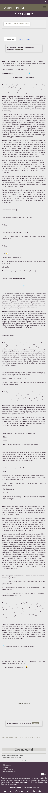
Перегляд (8, 24)
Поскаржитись (24, 703)
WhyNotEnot (19, 757)
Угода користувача (9, 772)
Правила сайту (8, 769)
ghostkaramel (13, 737)
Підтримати (7, 765)
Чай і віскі (19, 49)
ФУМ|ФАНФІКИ (13, 7)
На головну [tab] (10, 39)
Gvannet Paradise (8, 757)
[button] (22, 760)
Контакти (6, 767)
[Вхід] (45, 2)
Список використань (21, 24)
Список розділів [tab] (23, 39)
